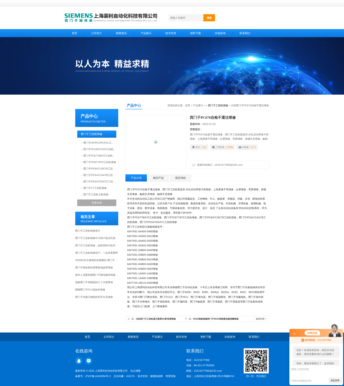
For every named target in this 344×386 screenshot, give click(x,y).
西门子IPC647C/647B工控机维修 (99, 175)
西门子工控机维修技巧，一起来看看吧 (96, 252)
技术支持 (170, 33)
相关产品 (158, 177)
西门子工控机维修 (91, 134)
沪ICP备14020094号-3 (98, 376)
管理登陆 (171, 376)
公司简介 (96, 33)
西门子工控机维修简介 (87, 230)
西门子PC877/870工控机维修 (99, 162)
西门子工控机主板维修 (95, 194)
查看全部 (97, 202)
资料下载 (195, 33)
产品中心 (89, 116)
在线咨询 (220, 33)
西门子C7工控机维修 (95, 188)
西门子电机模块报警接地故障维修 (94, 267)
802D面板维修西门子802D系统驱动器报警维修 (215, 319)
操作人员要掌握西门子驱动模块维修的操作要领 (96, 274)
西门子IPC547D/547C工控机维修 (99, 181)
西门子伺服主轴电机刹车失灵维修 (94, 297)
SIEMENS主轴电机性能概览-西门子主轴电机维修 (96, 260)
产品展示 (146, 33)
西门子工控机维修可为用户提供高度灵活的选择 (96, 238)
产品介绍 (136, 177)
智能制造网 (156, 376)
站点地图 (135, 370)
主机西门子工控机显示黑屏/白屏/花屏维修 (156, 319)
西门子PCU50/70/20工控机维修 (99, 149)
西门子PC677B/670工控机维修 (99, 155)
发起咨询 (335, 380)
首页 (74, 33)
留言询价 (180, 177)
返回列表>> (261, 319)
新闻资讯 (121, 33)
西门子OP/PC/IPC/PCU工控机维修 (99, 142)
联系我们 (245, 33)
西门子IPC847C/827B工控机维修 (99, 168)
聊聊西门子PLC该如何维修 (90, 289)
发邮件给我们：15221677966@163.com (219, 164)
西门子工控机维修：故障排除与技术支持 (96, 245)
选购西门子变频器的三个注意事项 (94, 282)
